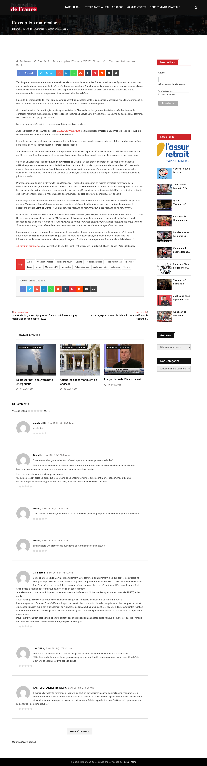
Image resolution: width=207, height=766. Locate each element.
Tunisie (127, 267)
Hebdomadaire (167, 94)
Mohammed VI (51, 267)
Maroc (38, 267)
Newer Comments (80, 731)
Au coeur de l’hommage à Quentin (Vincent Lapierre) (180, 218)
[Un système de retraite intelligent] (173, 152)
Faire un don (72, 7)
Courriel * (162, 72)
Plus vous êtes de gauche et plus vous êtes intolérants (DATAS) (181, 266)
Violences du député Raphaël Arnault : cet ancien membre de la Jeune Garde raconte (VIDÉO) (181, 250)
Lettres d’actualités (96, 7)
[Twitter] (30, 289)
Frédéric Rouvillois (94, 262)
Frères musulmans (114, 262)
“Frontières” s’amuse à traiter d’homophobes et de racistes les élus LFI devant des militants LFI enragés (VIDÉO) (181, 282)
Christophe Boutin (64, 262)
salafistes (115, 267)
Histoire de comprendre (33, 29)
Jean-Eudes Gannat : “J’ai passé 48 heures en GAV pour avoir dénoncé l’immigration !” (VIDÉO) (181, 186)
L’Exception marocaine (68, 131)
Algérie (30, 262)
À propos (117, 7)
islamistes (129, 262)
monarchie (66, 267)
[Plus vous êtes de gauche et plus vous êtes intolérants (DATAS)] (164, 268)
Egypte (79, 262)
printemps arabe (100, 267)
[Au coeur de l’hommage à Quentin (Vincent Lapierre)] (164, 220)
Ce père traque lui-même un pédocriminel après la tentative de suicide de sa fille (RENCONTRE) (181, 234)
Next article (141, 312)
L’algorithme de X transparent (122, 379)
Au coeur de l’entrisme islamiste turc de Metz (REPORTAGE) (180, 314)
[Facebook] (23, 289)
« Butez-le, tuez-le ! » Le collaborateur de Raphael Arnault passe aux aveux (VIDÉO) (182, 170)
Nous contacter (137, 7)
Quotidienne (166, 91)
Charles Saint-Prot (45, 262)
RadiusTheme (129, 762)
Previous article (20, 312)
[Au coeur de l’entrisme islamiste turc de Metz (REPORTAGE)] (164, 316)
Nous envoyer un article (165, 7)
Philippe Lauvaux (82, 267)
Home (17, 29)
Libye (29, 267)
